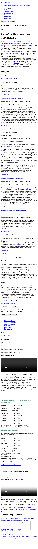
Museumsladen (8, 15)
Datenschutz (11, 536)
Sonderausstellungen (10, 322)
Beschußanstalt (33, 189)
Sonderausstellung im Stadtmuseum (9, 234)
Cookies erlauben (12, 314)
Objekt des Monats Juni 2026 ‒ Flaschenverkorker (13, 210)
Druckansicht (26, 5)
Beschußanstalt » (10, 43)
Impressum (4, 536)
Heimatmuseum (8, 13)
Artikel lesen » (5, 94)
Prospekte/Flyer (8, 325)
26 (14, 75)
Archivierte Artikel (9, 324)
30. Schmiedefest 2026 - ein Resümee (10, 78)
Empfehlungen (8, 329)
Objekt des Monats (9, 321)
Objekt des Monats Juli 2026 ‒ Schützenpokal (12, 178)
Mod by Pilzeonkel (17, 538)
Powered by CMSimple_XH (24, 536)
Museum (16, 63)
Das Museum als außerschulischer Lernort (11, 128)
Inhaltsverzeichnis (17, 5)
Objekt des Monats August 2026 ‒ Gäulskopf (12, 98)
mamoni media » (27, 507)
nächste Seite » (13, 534)
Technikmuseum (8, 11)
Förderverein (7, 18)
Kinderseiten (7, 16)
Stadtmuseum (8, 10)
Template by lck (6, 538)
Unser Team (7, 327)
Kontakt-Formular (6, 5)
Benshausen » (25, 45)
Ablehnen (3, 314)
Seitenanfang (5, 534)
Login (35, 536)
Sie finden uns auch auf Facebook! (11, 465)
